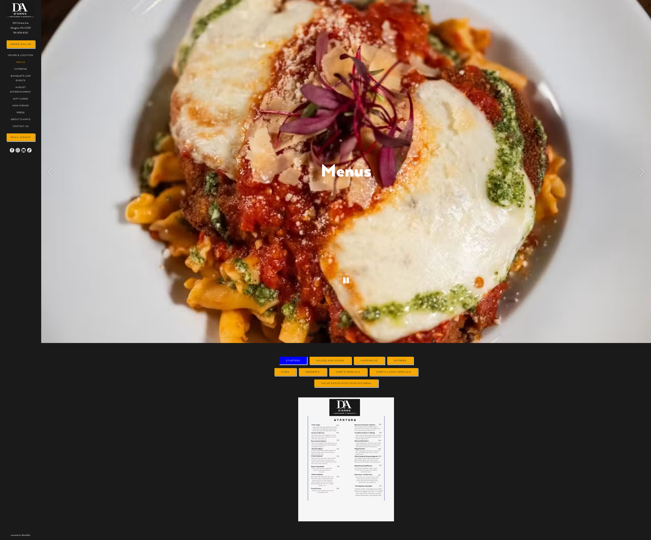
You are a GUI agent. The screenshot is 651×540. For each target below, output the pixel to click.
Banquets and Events (21, 78)
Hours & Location (20, 55)
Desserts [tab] (313, 372)
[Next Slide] (642, 171)
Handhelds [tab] (369, 360)
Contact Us (21, 126)
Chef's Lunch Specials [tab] (393, 372)
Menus (20, 62)
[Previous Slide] (50, 171)
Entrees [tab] (400, 360)
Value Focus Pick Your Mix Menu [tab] (346, 383)
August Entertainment (20, 89)
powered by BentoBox (26, 535)
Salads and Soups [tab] (330, 360)
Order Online (22, 44)
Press (21, 112)
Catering (20, 69)
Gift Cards (20, 98)
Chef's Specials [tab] (348, 372)
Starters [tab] (293, 360)
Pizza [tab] (285, 372)
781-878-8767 (20, 32)
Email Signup (21, 137)
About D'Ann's (21, 119)
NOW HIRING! (20, 105)
